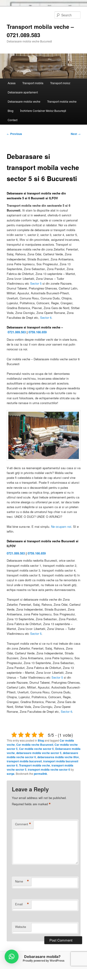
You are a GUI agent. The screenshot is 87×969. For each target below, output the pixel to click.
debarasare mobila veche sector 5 (38, 753)
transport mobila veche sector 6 (49, 769)
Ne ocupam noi (61, 526)
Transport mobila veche (62, 101)
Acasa (12, 83)
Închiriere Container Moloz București (43, 111)
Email (22, 904)
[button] (12, 956)
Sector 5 (36, 283)
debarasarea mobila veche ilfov (58, 757)
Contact (12, 120)
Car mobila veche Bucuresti (34, 744)
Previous (14, 134)
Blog (10, 111)
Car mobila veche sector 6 (36, 749)
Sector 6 (46, 317)
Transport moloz (60, 83)
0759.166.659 (38, 332)
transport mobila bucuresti (24, 761)
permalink (40, 774)
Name (22, 881)
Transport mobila (32, 83)
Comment (23, 824)
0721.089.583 (17, 332)
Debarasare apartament (23, 92)
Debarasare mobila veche (24, 101)
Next (76, 134)
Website (20, 926)
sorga (10, 774)
